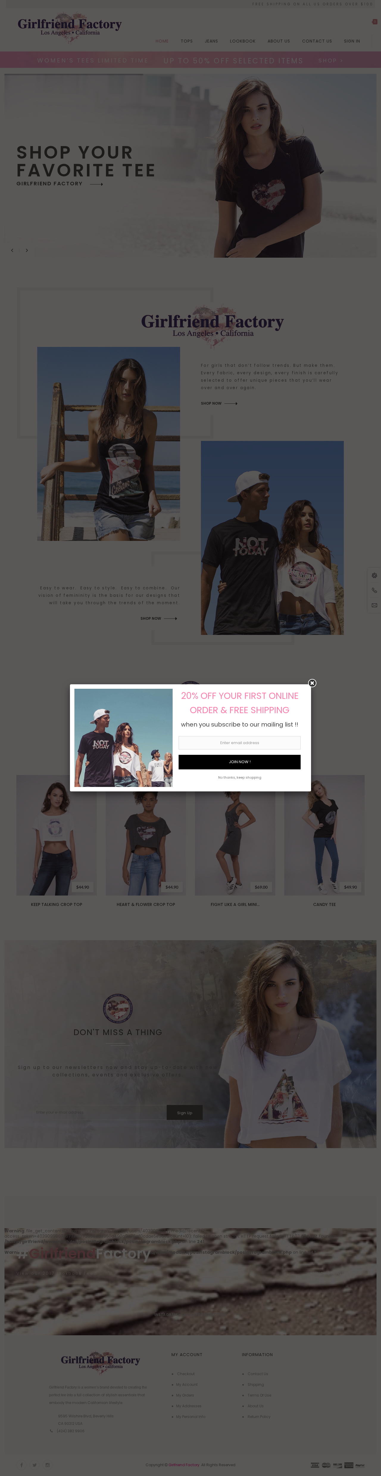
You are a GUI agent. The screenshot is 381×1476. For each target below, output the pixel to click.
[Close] (312, 683)
